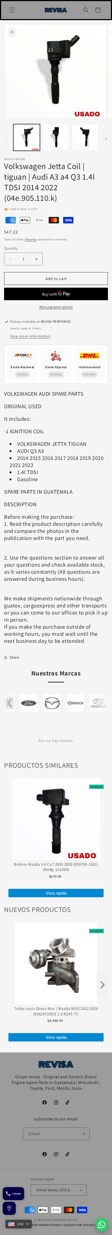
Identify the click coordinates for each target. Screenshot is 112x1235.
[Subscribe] (83, 1134)
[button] (12, 10)
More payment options (56, 307)
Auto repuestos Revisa (61, 1220)
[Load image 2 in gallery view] (56, 137)
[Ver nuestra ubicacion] (9, 1208)
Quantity (11, 248)
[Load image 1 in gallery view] (26, 137)
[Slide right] (106, 139)
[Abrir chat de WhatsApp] (101, 1224)
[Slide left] (6, 139)
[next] (102, 985)
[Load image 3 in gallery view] (85, 137)
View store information (30, 336)
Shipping (30, 239)
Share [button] (15, 657)
